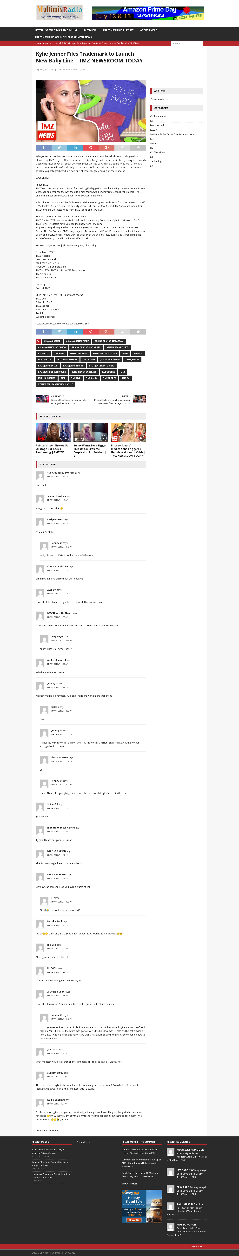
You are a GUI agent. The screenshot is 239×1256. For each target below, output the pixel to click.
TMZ (63, 378)
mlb (123, 372)
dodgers (59, 353)
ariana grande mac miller (86, 347)
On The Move (157, 152)
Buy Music (90, 30)
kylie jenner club (47, 365)
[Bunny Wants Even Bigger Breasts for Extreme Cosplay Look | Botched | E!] (90, 432)
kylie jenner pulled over (52, 372)
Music (153, 143)
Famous (138, 353)
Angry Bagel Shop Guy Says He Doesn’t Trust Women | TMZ (192, 1173)
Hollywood (45, 359)
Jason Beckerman (110, 359)
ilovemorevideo (70, 69)
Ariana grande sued (117, 347)
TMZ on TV (91, 378)
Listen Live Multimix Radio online (56, 30)
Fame (125, 353)
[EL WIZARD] (170, 1191)
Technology (156, 161)
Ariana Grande (52, 341)
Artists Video (148, 30)
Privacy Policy (83, 1142)
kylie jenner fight (73, 365)
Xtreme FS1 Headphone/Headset (55, 384)
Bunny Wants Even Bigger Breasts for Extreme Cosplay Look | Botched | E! (89, 450)
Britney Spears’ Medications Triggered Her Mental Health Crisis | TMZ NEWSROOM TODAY (128, 450)
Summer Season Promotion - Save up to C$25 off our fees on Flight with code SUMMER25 (141, 1163)
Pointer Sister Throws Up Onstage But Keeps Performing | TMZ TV (52, 449)
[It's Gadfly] (170, 1174)
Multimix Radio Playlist (118, 30)
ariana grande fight (77, 341)
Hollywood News (67, 359)
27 (84, 69)
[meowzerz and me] (170, 1154)
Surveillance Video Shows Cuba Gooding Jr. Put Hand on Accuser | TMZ (186, 1231)
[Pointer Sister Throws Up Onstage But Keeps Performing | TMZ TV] (53, 432)
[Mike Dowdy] (170, 1228)
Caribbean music (159, 116)
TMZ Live (75, 378)
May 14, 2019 (46, 69)
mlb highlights (46, 378)
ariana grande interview (52, 347)
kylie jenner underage (84, 372)
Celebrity (43, 353)
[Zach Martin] (170, 1208)
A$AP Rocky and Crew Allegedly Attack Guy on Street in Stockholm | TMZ (186, 1157)
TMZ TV (125, 378)
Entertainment (78, 353)
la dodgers (108, 372)
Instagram (89, 359)
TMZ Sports (109, 378)
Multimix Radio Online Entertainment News (63, 37)
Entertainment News (105, 353)
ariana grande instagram (109, 341)
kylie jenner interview (101, 365)
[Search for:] (187, 43)
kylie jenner (132, 359)
